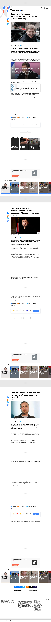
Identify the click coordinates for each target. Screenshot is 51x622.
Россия (15, 521)
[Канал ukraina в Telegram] (23, 587)
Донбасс (22, 521)
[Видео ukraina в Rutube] (35, 587)
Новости (12, 521)
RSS (27, 596)
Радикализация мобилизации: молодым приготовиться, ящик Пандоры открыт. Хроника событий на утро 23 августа (24, 483)
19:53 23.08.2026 (13, 399)
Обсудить (36, 310)
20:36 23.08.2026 (13, 215)
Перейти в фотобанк (19, 418)
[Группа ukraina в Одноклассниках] (27, 587)
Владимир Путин (37, 521)
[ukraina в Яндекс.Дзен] (31, 587)
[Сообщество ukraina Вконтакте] (16, 587)
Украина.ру (26, 485)
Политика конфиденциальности (24, 605)
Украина (18, 521)
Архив (24, 596)
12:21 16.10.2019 (13, 20)
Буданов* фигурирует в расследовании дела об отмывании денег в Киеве (25, 297)
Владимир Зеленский (27, 521)
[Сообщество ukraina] (20, 587)
